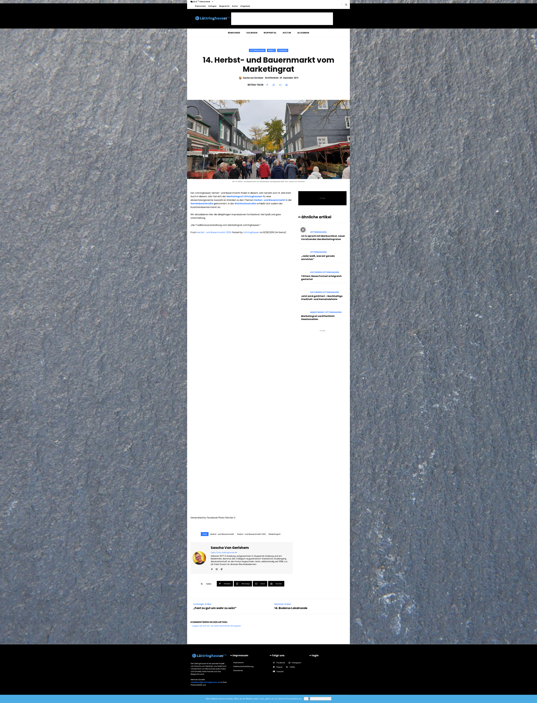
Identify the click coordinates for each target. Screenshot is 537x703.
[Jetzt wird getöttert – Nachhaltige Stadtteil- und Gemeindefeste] (303, 290)
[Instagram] (217, 569)
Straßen (282, 50)
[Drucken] (286, 85)
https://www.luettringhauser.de (224, 552)
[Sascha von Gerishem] (240, 77)
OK (306, 699)
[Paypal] (274, 667)
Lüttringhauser (251, 232)
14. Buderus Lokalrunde (290, 608)
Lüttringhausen (257, 50)
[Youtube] (274, 671)
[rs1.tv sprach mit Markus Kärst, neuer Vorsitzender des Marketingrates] (303, 230)
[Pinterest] (267, 85)
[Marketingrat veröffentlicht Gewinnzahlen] (303, 310)
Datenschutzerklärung (320, 699)
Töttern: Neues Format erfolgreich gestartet (321, 278)
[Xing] (222, 569)
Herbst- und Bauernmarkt (222, 534)
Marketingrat (275, 534)
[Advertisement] (282, 18)
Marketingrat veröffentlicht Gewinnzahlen (318, 318)
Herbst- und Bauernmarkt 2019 (214, 232)
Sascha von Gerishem (253, 77)
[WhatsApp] (273, 85)
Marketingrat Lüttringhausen (325, 312)
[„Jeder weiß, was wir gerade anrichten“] (303, 250)
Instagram (296, 662)
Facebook (280, 662)
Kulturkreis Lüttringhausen (324, 272)
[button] (346, 4)
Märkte (271, 50)
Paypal (279, 667)
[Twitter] (287, 667)
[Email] (280, 85)
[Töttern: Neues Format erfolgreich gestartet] (303, 270)
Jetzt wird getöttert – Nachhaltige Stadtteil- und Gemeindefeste (321, 298)
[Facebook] (212, 569)
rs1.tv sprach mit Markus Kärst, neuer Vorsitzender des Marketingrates (323, 237)
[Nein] (533, 699)
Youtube (279, 671)
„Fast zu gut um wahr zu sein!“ (215, 608)
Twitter (292, 667)
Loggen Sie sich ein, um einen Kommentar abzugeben (216, 626)
